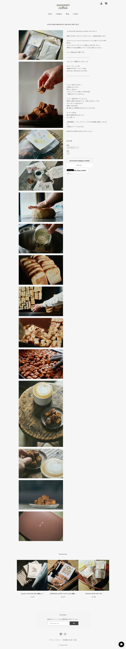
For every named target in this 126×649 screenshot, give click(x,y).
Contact (75, 14)
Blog (67, 14)
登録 (74, 623)
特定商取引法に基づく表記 (70, 640)
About (50, 14)
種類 (68, 145)
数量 (68, 151)
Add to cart (79, 165)
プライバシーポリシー (55, 640)
